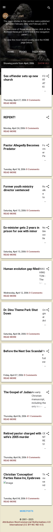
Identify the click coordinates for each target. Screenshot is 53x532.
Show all (43, 63)
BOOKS (23, 51)
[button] (47, 76)
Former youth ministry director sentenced (18, 188)
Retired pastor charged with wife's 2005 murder (22, 435)
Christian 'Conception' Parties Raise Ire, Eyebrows (22, 476)
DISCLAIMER (38, 51)
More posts (26, 511)
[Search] (49, 8)
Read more (10, 103)
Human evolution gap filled (21, 269)
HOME (11, 51)
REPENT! (9, 117)
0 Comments (33, 100)
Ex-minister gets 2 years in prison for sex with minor (21, 229)
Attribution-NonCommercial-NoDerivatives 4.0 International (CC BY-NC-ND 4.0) (26, 523)
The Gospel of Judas (18, 392)
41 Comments (34, 416)
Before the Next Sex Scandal (23, 351)
